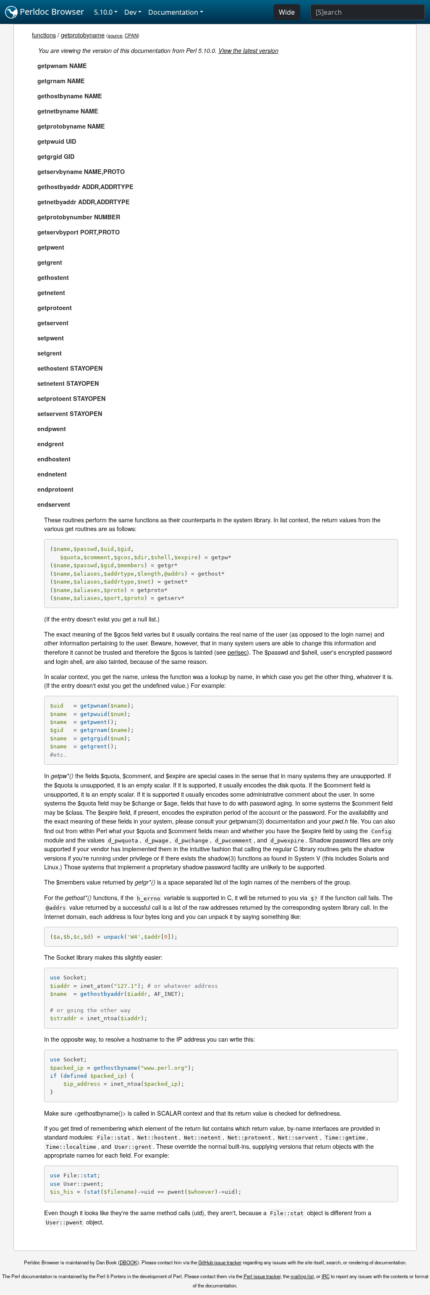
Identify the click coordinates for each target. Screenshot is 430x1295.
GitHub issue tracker (219, 1262)
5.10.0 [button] (103, 12)
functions (44, 34)
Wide (287, 12)
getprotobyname (83, 34)
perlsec (237, 652)
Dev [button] (130, 12)
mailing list (302, 1276)
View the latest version (248, 50)
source (115, 35)
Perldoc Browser (51, 11)
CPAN (131, 35)
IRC (326, 1276)
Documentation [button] (173, 12)
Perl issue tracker (262, 1276)
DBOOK (128, 1262)
